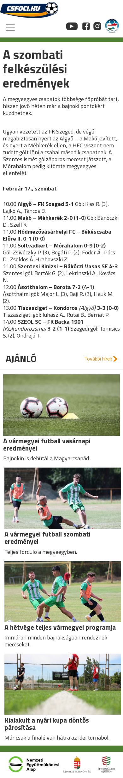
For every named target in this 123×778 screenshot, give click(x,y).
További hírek (98, 358)
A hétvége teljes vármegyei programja (60, 627)
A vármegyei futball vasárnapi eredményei (47, 444)
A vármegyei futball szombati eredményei (47, 537)
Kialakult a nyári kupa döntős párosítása (46, 723)
